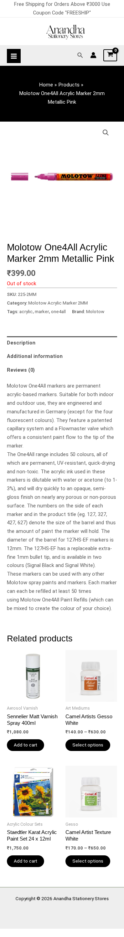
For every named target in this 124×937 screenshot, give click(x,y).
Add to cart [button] (25, 745)
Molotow (95, 311)
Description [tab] (21, 343)
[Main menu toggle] (14, 56)
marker (42, 311)
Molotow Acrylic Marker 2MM (58, 303)
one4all (58, 311)
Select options (87, 745)
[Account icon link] (93, 55)
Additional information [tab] (35, 356)
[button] (80, 55)
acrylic (26, 311)
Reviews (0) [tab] (21, 370)
